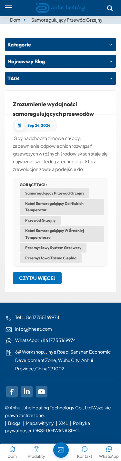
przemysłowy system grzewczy (53, 247)
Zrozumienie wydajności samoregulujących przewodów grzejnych (53, 107)
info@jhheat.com (33, 329)
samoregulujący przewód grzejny (54, 193)
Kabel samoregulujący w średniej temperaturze (54, 233)
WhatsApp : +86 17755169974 (45, 340)
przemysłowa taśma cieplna (50, 258)
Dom (15, 20)
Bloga (14, 423)
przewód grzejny (40, 220)
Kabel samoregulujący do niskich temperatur (54, 206)
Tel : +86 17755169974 (37, 317)
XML (63, 423)
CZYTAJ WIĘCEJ (37, 278)
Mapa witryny (40, 423)
